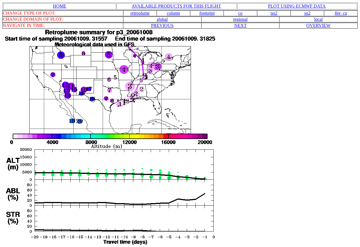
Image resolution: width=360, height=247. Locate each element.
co (240, 13)
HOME (59, 6)
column (173, 13)
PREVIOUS (162, 25)
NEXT (240, 25)
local (318, 19)
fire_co (341, 13)
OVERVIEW (318, 25)
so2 (307, 13)
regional (240, 19)
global (162, 19)
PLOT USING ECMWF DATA (297, 6)
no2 (274, 13)
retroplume (140, 13)
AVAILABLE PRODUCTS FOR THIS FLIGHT (176, 6)
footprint (207, 13)
